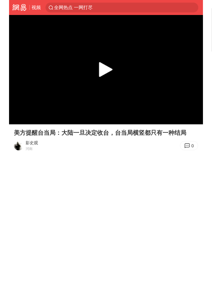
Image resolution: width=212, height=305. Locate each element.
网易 (19, 7)
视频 (36, 7)
